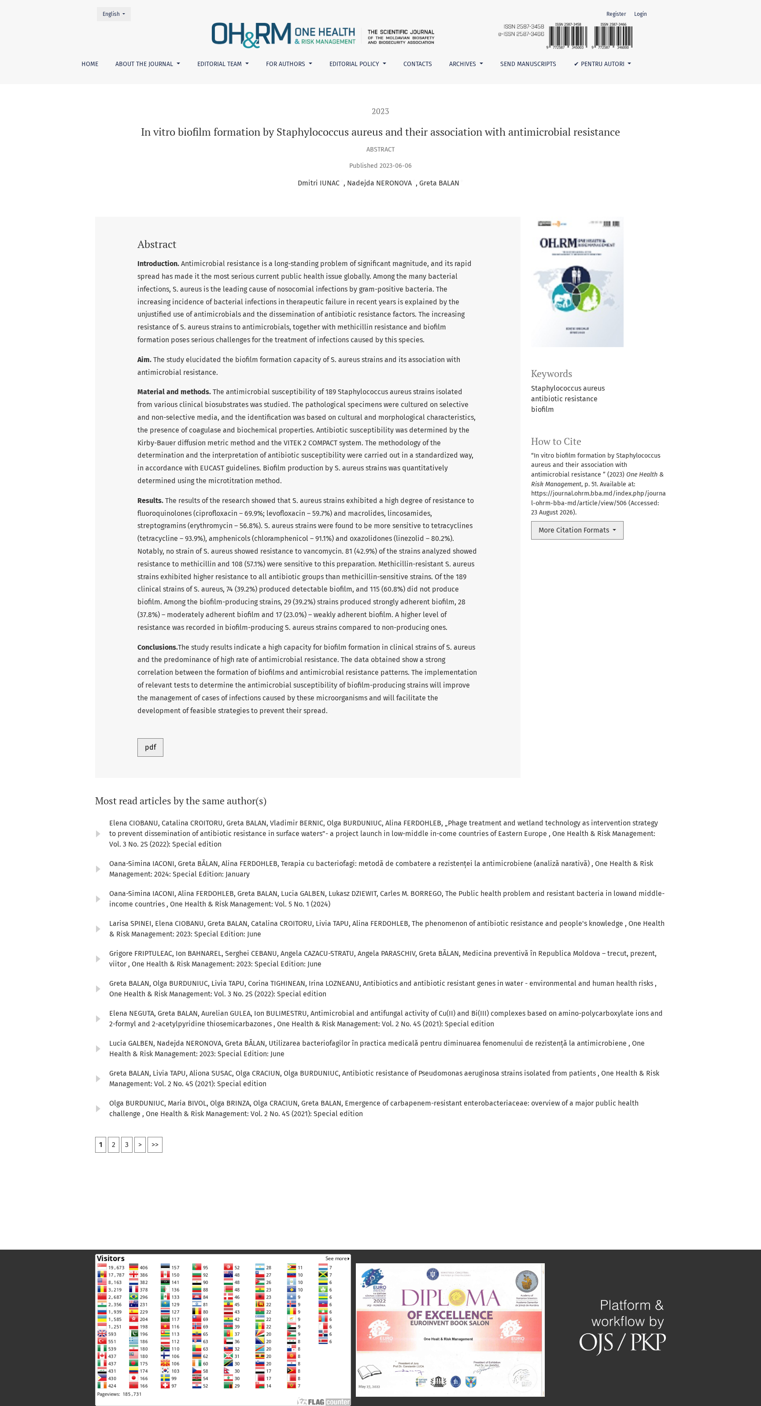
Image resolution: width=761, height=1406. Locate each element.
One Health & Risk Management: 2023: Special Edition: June (226, 964)
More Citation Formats (575, 530)
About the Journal (145, 64)
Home (89, 64)
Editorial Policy (355, 64)
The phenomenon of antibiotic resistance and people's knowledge (518, 923)
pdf (150, 747)
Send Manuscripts (528, 64)
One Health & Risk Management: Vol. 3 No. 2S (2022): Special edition (217, 994)
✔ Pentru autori (600, 64)
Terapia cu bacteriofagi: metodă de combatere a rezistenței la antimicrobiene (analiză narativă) (436, 863)
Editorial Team (220, 64)
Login (640, 14)
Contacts (417, 64)
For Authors (286, 64)
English (116, 14)
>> (155, 1144)
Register (616, 14)
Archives (463, 64)
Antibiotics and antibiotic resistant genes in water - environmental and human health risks (509, 983)
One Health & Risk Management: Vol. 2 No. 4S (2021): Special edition (385, 1024)
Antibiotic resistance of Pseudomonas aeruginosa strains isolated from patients (470, 1073)
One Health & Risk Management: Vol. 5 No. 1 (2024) (250, 904)
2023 (380, 111)
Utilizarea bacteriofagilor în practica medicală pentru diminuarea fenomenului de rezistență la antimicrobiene (448, 1043)
